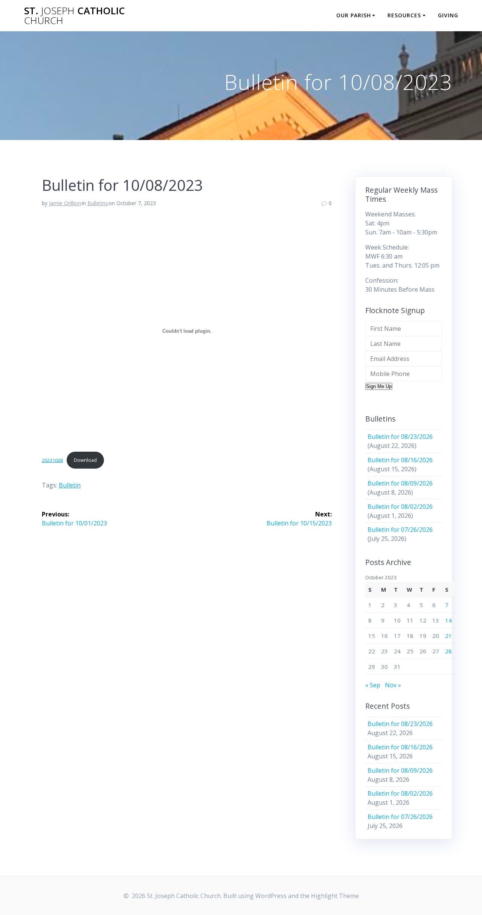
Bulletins (97, 203)
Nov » (393, 685)
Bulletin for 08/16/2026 (400, 460)
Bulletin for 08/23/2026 (400, 436)
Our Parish (353, 15)
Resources (404, 15)
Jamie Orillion (65, 203)
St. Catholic (74, 15)
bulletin (70, 485)
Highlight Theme (335, 896)
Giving (448, 15)
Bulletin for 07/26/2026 (400, 529)
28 (448, 651)
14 (448, 620)
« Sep (372, 685)
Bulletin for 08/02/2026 (400, 506)
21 (448, 635)
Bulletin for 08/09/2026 (400, 483)
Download (85, 460)
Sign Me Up (379, 386)
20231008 (52, 460)
